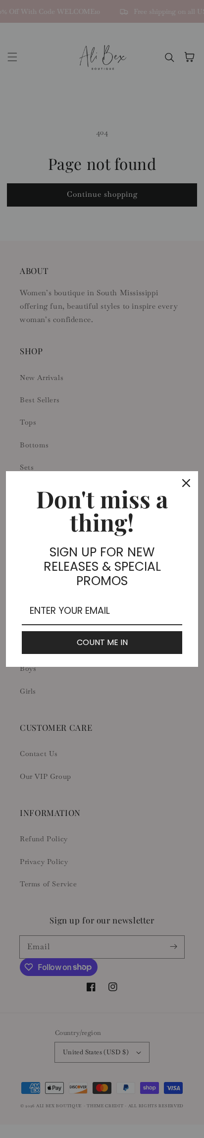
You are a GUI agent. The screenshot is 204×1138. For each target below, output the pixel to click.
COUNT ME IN (102, 642)
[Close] (186, 483)
